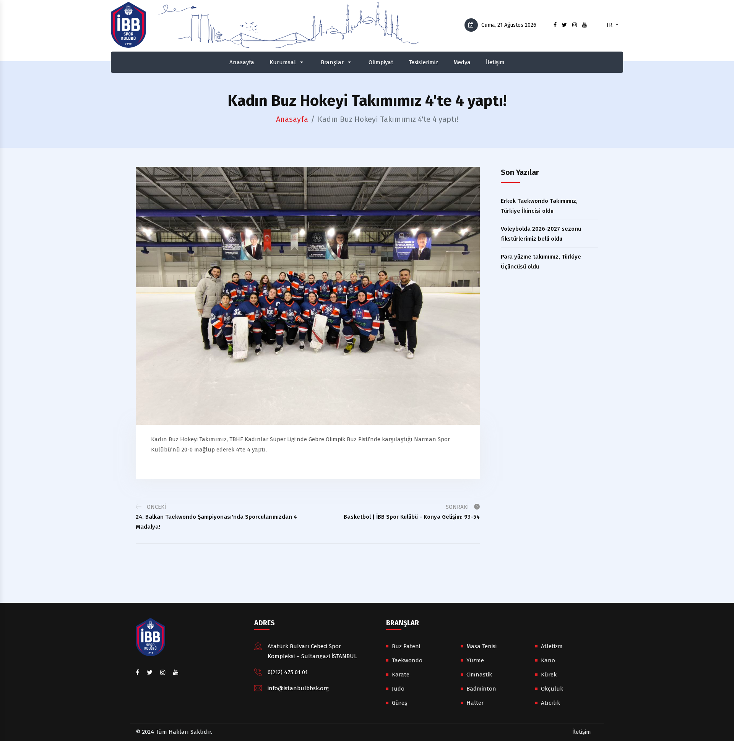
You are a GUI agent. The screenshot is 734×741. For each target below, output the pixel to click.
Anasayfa (241, 62)
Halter (475, 702)
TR (610, 24)
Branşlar (332, 62)
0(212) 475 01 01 (288, 672)
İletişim (495, 62)
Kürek (549, 674)
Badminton (481, 688)
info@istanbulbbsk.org (298, 688)
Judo (398, 688)
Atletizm (552, 646)
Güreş (399, 702)
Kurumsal (283, 62)
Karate (400, 674)
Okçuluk (552, 688)
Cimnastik (479, 674)
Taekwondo (407, 660)
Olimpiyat (381, 62)
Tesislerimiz (423, 62)
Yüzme (475, 660)
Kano (548, 660)
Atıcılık (550, 702)
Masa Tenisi (481, 646)
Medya (462, 62)
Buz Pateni (406, 646)
